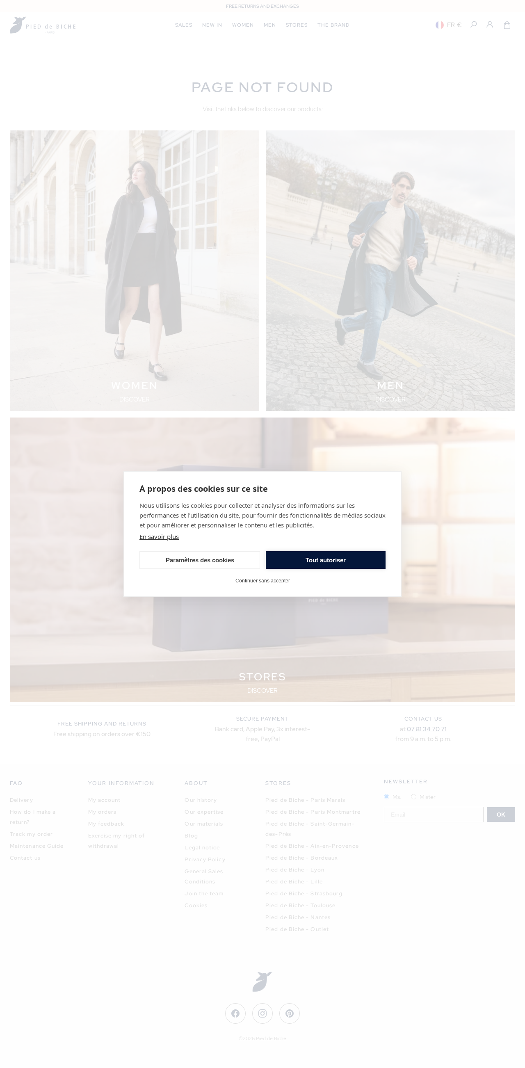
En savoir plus (159, 536)
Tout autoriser (326, 560)
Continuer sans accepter (262, 580)
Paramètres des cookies (200, 560)
